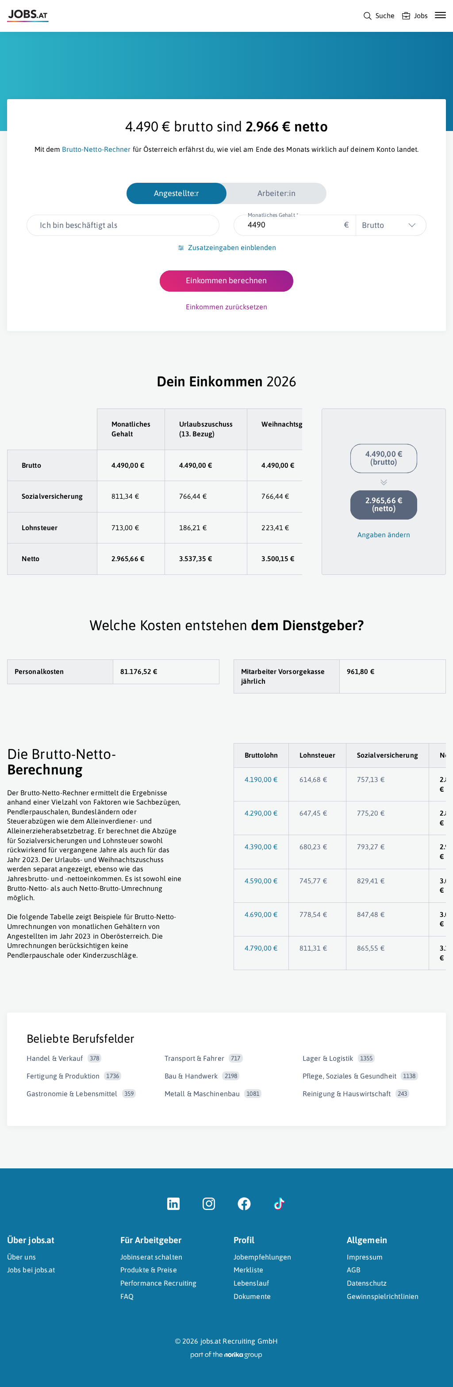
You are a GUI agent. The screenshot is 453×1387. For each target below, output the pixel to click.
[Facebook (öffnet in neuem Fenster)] (244, 1208)
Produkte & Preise (148, 1270)
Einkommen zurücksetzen (226, 307)
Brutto (373, 225)
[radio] (176, 193)
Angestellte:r (176, 193)
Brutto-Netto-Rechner (96, 149)
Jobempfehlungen (263, 1257)
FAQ (127, 1296)
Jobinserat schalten (151, 1257)
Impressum (365, 1257)
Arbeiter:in (276, 193)
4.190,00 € (261, 779)
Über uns (21, 1257)
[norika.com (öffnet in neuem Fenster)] (226, 1355)
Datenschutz (367, 1283)
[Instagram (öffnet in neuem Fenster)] (209, 1208)
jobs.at (210, 1341)
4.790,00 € (261, 948)
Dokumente (252, 1296)
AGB (353, 1270)
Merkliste (248, 1270)
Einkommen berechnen (226, 280)
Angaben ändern (383, 535)
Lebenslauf (251, 1283)
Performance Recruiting (158, 1283)
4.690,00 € (261, 914)
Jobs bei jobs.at (31, 1270)
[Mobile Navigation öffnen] (440, 15)
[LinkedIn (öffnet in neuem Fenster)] (173, 1208)
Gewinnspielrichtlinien (382, 1296)
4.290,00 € (261, 813)
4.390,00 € (261, 847)
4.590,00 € (261, 881)
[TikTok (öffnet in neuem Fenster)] (280, 1208)
